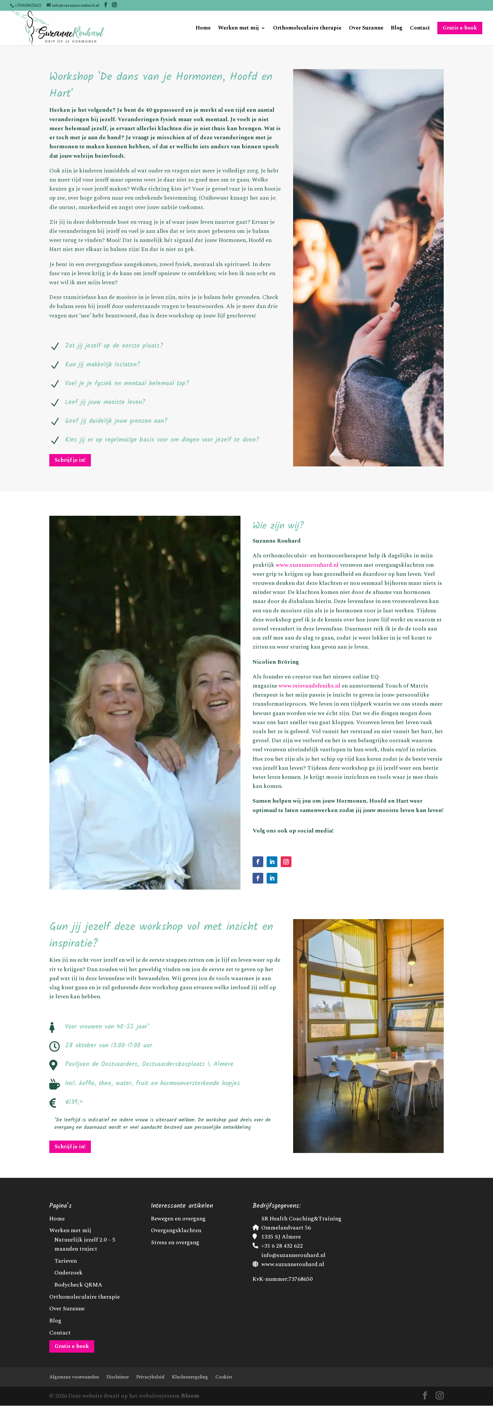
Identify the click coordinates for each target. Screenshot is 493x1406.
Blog (396, 29)
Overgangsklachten (176, 1230)
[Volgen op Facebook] (258, 861)
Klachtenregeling (190, 1376)
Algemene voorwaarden (74, 1376)
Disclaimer (117, 1376)
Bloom (190, 1396)
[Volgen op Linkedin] (272, 861)
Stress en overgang (175, 1242)
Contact (420, 29)
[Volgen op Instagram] (286, 861)
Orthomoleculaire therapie (307, 29)
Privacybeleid (150, 1376)
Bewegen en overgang (178, 1218)
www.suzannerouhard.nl (307, 565)
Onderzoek (68, 1272)
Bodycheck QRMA (78, 1285)
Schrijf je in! (70, 460)
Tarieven (65, 1261)
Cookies (223, 1376)
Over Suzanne (366, 29)
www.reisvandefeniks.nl (309, 686)
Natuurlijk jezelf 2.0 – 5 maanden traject (84, 1244)
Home (203, 29)
